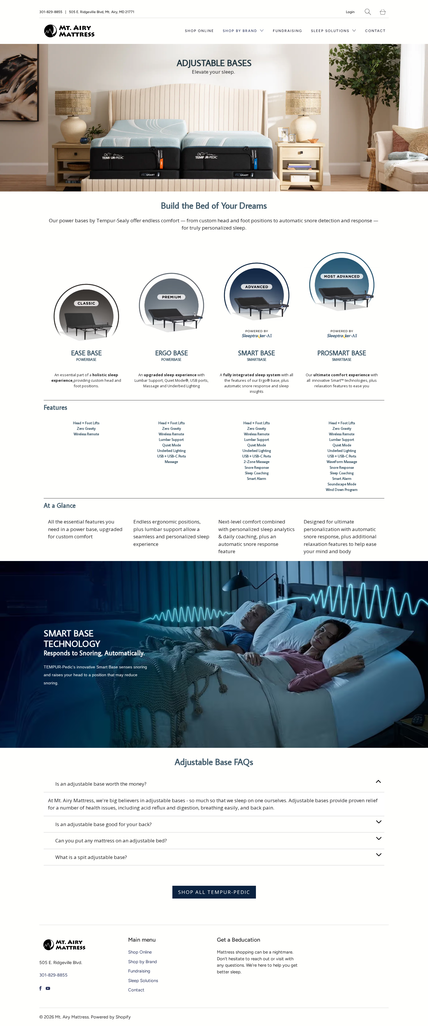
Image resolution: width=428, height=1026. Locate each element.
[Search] (368, 12)
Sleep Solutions (331, 31)
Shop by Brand (142, 961)
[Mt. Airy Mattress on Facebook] (40, 988)
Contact (375, 31)
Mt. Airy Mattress (72, 1017)
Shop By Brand (241, 31)
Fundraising (287, 31)
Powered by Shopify (111, 1017)
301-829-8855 (50, 12)
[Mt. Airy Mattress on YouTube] (48, 988)
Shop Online (199, 31)
